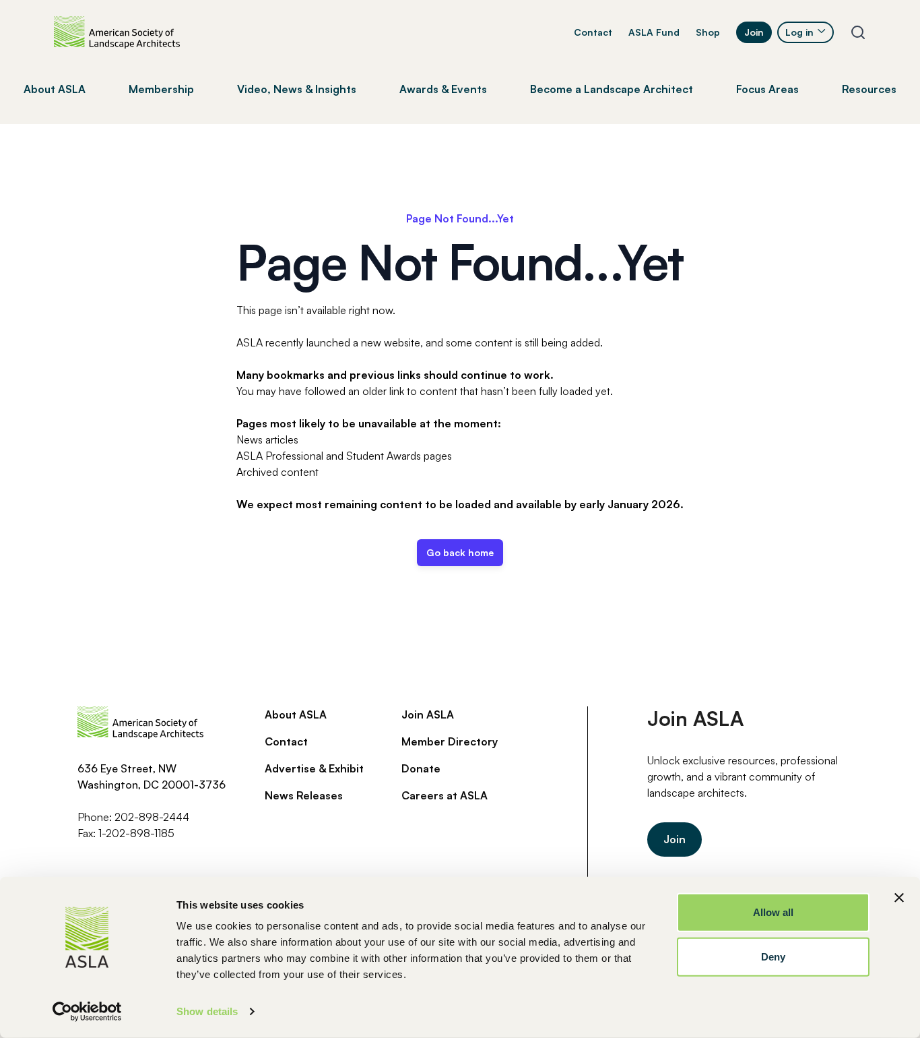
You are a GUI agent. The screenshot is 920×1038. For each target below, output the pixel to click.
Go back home (460, 552)
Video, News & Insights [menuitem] (296, 89)
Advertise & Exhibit (314, 768)
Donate (420, 768)
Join (754, 32)
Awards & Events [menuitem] (443, 89)
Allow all (773, 912)
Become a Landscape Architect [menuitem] (611, 89)
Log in (799, 32)
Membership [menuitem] (161, 89)
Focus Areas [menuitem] (767, 89)
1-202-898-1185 (136, 833)
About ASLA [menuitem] (55, 89)
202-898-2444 (151, 817)
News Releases (304, 795)
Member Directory (449, 741)
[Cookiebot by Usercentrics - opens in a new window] (87, 1012)
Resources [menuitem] (869, 89)
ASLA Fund (654, 32)
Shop (708, 32)
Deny (773, 956)
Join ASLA (427, 714)
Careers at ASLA (444, 795)
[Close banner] (899, 898)
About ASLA (296, 714)
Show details (207, 1011)
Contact (593, 32)
